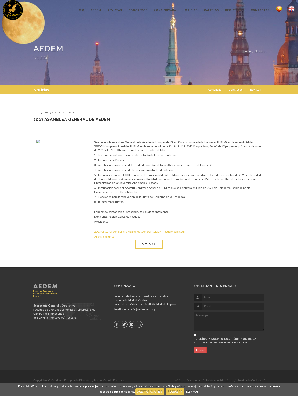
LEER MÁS (192, 391)
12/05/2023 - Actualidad (53, 112)
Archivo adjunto (104, 236)
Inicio (247, 51)
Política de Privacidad (219, 380)
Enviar (200, 350)
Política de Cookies (249, 380)
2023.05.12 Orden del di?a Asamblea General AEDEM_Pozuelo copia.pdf (139, 231)
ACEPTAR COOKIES (149, 391)
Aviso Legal (193, 380)
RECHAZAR (175, 391)
